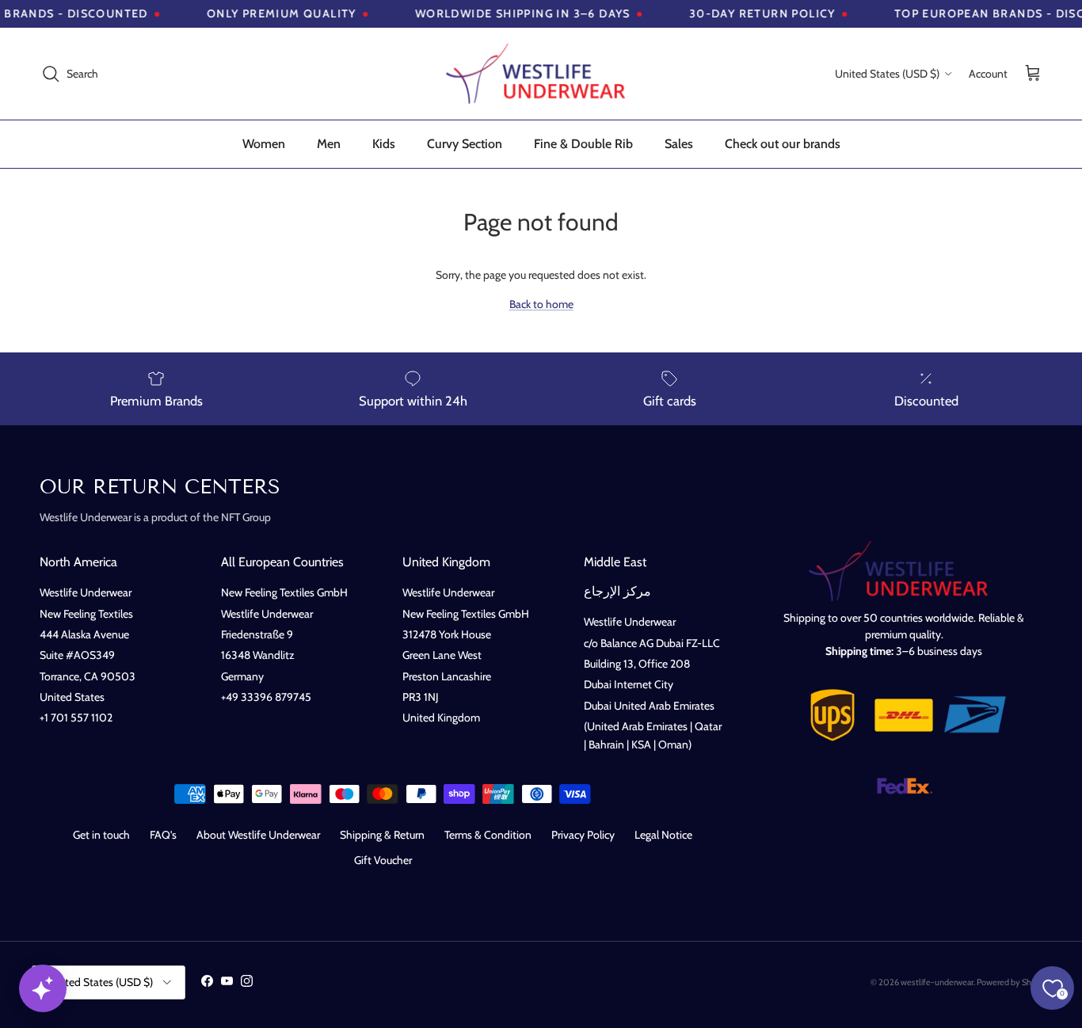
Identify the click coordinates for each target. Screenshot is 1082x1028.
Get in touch (101, 835)
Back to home (541, 304)
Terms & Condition (487, 835)
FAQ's (163, 835)
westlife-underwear (937, 982)
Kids (383, 143)
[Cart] (1032, 74)
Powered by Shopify (1013, 982)
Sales (679, 143)
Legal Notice (663, 835)
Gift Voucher (383, 860)
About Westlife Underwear (258, 835)
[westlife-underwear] (541, 74)
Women (263, 143)
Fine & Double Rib (583, 143)
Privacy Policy (583, 835)
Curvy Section (464, 143)
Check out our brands (782, 143)
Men (329, 143)
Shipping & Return (382, 835)
